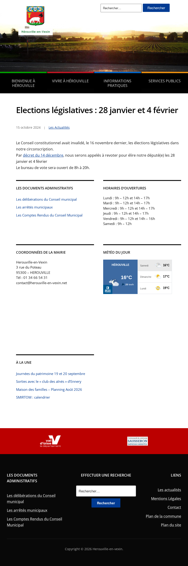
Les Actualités (59, 127)
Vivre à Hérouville (70, 80)
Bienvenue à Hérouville (23, 83)
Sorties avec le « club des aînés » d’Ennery (48, 381)
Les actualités (169, 489)
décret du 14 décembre (43, 155)
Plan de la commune (163, 516)
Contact (174, 507)
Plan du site (171, 524)
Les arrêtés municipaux (34, 207)
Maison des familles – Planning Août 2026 (49, 389)
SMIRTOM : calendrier (33, 397)
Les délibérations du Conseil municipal (46, 199)
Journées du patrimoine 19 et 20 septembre (50, 373)
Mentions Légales (166, 498)
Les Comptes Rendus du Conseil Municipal (49, 215)
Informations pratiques (117, 83)
